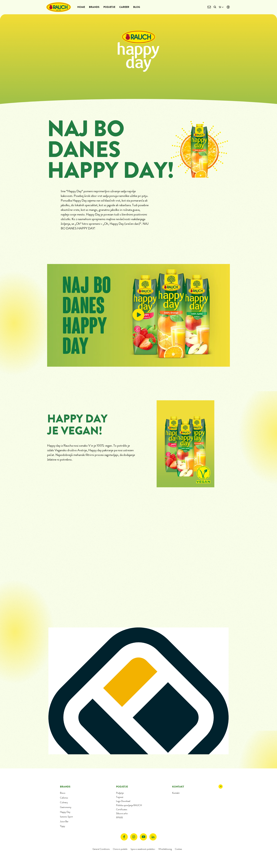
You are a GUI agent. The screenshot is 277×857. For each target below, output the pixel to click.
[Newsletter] (209, 7)
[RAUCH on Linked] (153, 837)
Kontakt (176, 793)
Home (81, 7)
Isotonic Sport (66, 816)
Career (124, 7)
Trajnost (119, 797)
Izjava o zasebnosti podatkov (143, 849)
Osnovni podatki (120, 849)
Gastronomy (65, 807)
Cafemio (64, 797)
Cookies (178, 849)
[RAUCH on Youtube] (143, 837)
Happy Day (65, 812)
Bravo (62, 793)
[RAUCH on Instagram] (133, 837)
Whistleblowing (165, 849)
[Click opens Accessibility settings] (228, 7)
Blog (136, 7)
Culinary (64, 802)
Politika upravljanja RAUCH (129, 805)
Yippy (62, 826)
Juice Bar (64, 821)
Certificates (121, 809)
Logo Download (123, 801)
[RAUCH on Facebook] (124, 837)
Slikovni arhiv (122, 813)
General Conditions (101, 849)
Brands (94, 7)
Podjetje (109, 7)
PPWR (119, 817)
